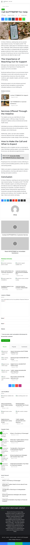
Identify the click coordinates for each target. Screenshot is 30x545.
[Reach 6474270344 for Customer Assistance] (7, 266)
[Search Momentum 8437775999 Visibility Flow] (6, 353)
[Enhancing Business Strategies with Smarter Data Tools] (5, 458)
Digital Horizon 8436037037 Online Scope (6, 421)
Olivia (4, 15)
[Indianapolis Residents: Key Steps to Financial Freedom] (5, 467)
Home (3, 6)
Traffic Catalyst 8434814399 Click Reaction (20, 421)
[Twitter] (5, 200)
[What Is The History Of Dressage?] (5, 435)
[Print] (24, 200)
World (7, 6)
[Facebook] (2, 200)
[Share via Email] (22, 200)
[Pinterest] (13, 200)
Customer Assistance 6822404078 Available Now (22, 272)
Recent (4, 346)
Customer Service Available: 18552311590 (21, 287)
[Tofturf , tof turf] (8, 1)
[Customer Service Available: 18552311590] (22, 281)
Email (3, 323)
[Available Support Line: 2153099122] (7, 281)
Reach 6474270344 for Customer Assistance (7, 271)
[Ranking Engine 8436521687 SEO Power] (6, 359)
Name (3, 318)
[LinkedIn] (8, 200)
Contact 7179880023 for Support (19, 95)
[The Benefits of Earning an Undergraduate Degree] (5, 451)
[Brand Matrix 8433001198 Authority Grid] (6, 378)
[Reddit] (16, 200)
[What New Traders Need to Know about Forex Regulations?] (5, 443)
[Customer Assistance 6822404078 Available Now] (22, 266)
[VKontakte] (19, 200)
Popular (14, 346)
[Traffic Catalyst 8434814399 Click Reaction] (6, 372)
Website (3, 328)
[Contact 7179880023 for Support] (5, 97)
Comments (24, 346)
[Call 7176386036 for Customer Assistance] (5, 103)
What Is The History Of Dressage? (19, 433)
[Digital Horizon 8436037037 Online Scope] (6, 366)
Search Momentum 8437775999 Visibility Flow (7, 405)
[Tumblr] (11, 200)
